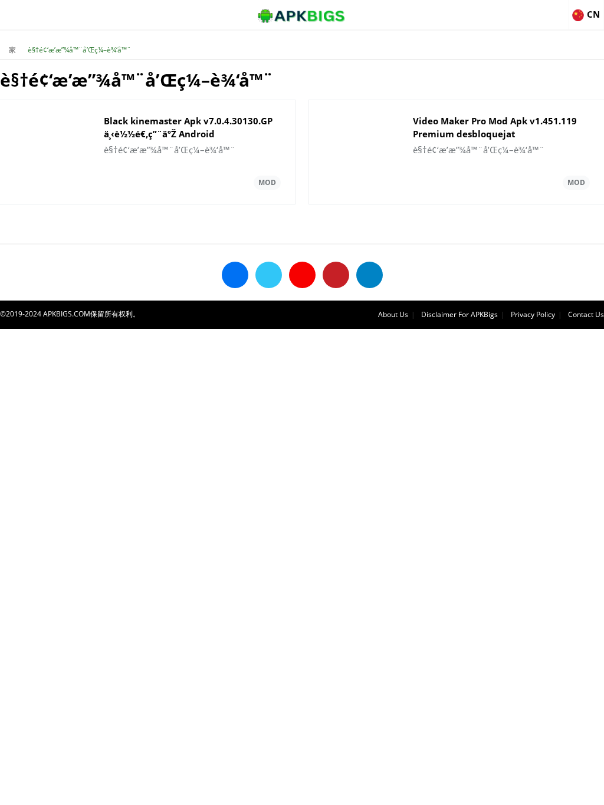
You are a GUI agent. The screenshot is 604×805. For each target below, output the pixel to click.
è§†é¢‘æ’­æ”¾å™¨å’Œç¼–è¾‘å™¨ (79, 50)
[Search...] (559, 9)
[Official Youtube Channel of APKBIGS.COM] (302, 275)
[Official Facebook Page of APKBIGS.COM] (235, 275)
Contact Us (586, 314)
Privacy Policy (533, 314)
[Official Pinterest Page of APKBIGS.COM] (336, 275)
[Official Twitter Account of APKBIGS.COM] (268, 275)
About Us (393, 314)
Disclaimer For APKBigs (459, 314)
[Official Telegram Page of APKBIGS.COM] (369, 275)
